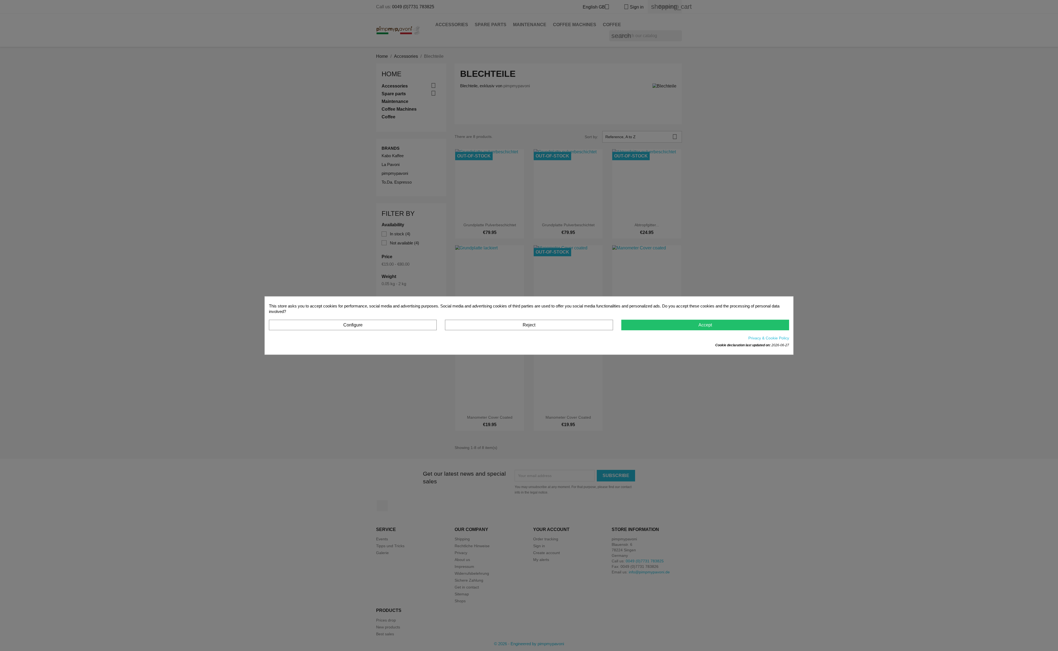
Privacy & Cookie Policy (768, 338)
